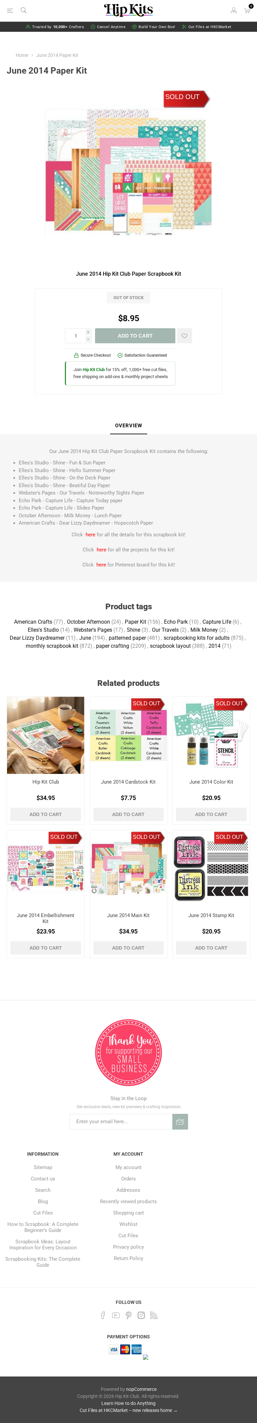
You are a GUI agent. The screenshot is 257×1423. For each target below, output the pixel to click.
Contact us (43, 1179)
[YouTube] (115, 1315)
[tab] (128, 426)
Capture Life (216, 622)
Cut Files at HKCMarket (210, 27)
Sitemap (43, 1167)
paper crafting (112, 646)
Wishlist (128, 1224)
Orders (128, 1179)
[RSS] (154, 1315)
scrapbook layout (170, 646)
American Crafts (33, 622)
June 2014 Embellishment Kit (45, 918)
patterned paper (127, 638)
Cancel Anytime (111, 27)
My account (128, 1167)
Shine (133, 630)
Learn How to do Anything (128, 1403)
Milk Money (204, 630)
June (85, 638)
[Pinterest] (128, 1315)
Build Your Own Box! (157, 27)
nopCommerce (141, 1389)
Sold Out (182, 96)
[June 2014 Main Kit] (128, 868)
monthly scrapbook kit (52, 646)
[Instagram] (141, 1315)
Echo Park (176, 622)
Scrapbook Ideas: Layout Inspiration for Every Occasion (43, 1245)
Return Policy (128, 1258)
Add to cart (135, 336)
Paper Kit (135, 622)
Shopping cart (128, 1213)
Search (43, 1190)
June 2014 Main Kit (128, 915)
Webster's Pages (93, 630)
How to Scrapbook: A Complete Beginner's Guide (42, 1227)
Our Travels (165, 630)
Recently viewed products (128, 1201)
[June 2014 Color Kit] (211, 735)
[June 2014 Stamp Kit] (211, 868)
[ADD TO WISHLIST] (184, 335)
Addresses (128, 1190)
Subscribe (180, 1122)
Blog (43, 1201)
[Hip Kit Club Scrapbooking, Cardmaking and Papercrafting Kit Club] (45, 735)
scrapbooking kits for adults (197, 638)
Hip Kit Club (45, 782)
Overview (128, 426)
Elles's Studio (43, 630)
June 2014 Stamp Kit (211, 915)
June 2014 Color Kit (211, 782)
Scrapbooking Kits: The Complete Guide (42, 1262)
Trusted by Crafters (58, 27)
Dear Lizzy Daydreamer (37, 638)
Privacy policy (128, 1247)
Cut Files (43, 1213)
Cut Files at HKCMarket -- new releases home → (129, 1410)
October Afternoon (88, 622)
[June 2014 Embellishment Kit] (45, 868)
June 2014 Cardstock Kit (128, 782)
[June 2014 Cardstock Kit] (128, 735)
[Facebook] (103, 1315)
